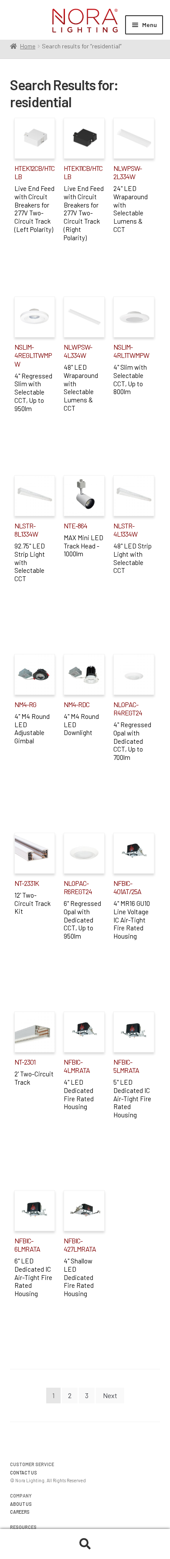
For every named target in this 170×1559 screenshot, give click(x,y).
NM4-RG (25, 704)
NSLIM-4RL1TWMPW (131, 351)
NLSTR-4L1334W (125, 529)
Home (27, 46)
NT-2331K (26, 883)
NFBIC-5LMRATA (126, 1066)
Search (85, 1544)
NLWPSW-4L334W (78, 351)
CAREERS (20, 1512)
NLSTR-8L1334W (26, 529)
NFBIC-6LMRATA (27, 1244)
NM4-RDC (76, 704)
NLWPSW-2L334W (127, 172)
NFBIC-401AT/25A (127, 887)
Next (110, 1395)
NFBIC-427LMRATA (80, 1244)
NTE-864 (75, 525)
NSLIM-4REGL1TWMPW (33, 355)
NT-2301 (24, 1062)
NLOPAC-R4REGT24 (127, 708)
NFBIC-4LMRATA (77, 1066)
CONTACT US (23, 1472)
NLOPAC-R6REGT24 (78, 887)
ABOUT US (21, 1504)
